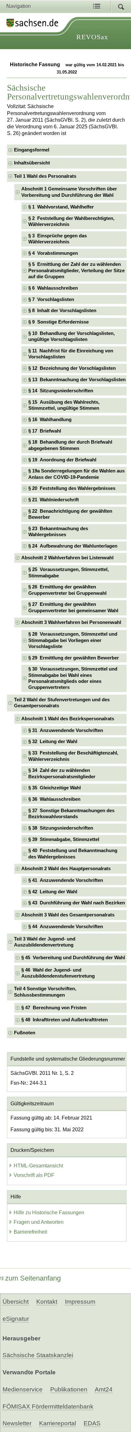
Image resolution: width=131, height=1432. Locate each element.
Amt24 (104, 1389)
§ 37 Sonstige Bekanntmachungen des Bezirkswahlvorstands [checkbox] (71, 813)
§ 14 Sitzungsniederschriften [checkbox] (60, 390)
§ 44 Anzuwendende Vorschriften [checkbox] (65, 926)
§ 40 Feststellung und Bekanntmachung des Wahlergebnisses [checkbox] (72, 853)
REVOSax (92, 37)
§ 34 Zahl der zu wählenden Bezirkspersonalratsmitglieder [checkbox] (61, 773)
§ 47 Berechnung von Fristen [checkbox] (53, 1007)
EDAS (92, 1423)
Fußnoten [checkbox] (24, 1032)
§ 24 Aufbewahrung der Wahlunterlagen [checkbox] (72, 546)
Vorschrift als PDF (34, 1175)
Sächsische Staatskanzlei (38, 1355)
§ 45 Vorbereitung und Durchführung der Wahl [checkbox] (73, 957)
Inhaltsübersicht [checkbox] (32, 162)
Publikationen (68, 1389)
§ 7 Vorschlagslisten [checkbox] (51, 299)
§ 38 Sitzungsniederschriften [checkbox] (60, 828)
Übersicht (16, 1301)
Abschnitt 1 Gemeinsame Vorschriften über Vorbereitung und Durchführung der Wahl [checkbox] (69, 191)
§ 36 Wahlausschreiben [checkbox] (54, 799)
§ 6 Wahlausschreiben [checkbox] (53, 288)
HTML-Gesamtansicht (38, 1165)
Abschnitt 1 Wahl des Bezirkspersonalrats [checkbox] (67, 718)
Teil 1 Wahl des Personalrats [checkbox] (45, 176)
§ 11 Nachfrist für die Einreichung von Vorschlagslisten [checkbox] (70, 353)
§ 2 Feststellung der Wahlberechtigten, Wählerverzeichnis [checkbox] (71, 221)
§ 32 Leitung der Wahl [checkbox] (52, 741)
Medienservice (23, 1389)
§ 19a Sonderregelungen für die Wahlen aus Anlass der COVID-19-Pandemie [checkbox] (76, 473)
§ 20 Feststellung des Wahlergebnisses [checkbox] (71, 488)
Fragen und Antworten (39, 1222)
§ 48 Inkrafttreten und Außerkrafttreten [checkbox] (64, 1019)
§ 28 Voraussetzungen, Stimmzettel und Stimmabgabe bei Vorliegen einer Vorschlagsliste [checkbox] (72, 640)
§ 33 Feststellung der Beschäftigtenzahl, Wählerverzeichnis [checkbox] (73, 755)
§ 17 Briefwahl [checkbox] (44, 430)
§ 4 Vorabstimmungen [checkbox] (53, 253)
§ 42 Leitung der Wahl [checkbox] (52, 891)
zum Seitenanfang (33, 1278)
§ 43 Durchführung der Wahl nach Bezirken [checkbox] (76, 902)
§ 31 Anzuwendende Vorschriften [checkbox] (65, 730)
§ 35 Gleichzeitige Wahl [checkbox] (54, 787)
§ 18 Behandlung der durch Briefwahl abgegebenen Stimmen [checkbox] (70, 445)
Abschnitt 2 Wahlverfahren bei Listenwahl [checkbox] (67, 557)
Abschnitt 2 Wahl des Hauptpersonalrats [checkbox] (66, 868)
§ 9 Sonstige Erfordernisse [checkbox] (58, 321)
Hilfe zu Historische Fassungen (49, 1212)
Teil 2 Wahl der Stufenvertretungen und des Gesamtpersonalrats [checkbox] (62, 702)
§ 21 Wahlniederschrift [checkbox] (53, 499)
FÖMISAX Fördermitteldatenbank (48, 1406)
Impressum (80, 1301)
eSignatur (16, 1318)
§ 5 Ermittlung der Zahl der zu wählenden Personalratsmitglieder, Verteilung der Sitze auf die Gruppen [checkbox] (76, 270)
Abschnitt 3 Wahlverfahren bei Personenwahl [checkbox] (71, 622)
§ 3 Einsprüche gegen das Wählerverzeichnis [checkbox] (57, 238)
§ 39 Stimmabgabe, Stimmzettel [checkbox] (63, 839)
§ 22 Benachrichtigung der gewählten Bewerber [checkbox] (70, 514)
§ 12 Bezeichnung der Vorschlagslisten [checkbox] (72, 368)
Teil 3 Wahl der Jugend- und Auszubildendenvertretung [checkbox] (44, 941)
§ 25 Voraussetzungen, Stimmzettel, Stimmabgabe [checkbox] (68, 572)
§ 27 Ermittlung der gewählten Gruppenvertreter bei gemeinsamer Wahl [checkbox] (73, 607)
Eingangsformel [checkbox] (31, 149)
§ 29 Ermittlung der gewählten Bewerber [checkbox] (73, 657)
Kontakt (46, 1301)
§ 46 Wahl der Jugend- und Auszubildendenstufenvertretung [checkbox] (58, 973)
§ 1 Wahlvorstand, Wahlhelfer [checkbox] (61, 206)
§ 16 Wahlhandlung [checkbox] (50, 419)
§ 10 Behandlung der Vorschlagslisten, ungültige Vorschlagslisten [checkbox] (71, 336)
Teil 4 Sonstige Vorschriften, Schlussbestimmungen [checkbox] (45, 991)
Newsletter (17, 1423)
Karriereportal (57, 1423)
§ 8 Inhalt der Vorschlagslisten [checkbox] (62, 310)
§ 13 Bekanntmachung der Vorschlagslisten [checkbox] (77, 379)
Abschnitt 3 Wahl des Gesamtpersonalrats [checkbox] (67, 914)
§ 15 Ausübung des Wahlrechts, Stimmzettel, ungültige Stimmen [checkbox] (64, 405)
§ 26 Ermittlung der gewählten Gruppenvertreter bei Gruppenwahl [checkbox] (67, 589)
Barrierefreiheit (30, 1232)
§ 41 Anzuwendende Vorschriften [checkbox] (65, 880)
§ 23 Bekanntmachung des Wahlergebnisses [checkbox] (58, 531)
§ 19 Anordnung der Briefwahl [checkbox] (62, 459)
